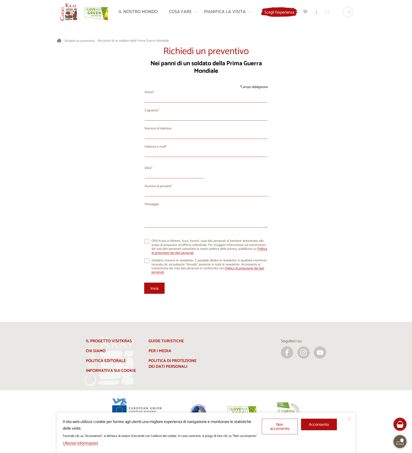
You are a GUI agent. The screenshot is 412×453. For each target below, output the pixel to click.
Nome (149, 92)
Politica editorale (106, 361)
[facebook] (287, 352)
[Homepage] (68, 12)
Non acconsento (279, 426)
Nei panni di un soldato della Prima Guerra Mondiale (133, 41)
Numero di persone (158, 186)
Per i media (159, 351)
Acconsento (319, 424)
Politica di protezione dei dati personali (172, 364)
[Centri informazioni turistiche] (316, 12)
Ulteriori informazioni (80, 443)
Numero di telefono (158, 128)
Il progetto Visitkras (109, 341)
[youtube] (320, 352)
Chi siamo (96, 351)
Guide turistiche (166, 341)
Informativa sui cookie (111, 370)
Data (148, 168)
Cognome (151, 110)
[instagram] (303, 352)
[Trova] (327, 12)
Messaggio (152, 204)
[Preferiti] (305, 12)
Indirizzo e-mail (155, 146)
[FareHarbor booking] (400, 424)
